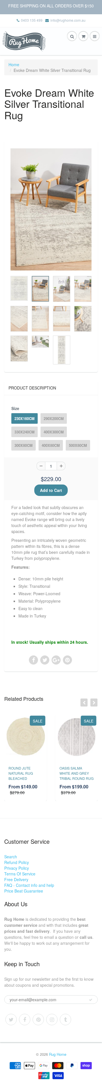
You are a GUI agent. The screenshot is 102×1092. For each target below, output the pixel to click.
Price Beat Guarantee (23, 891)
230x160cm (24, 418)
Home (13, 64)
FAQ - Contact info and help (29, 885)
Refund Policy (16, 862)
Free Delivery (16, 879)
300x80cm (23, 445)
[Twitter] (11, 1019)
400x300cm (54, 432)
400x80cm (51, 445)
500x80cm (78, 445)
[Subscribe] (91, 999)
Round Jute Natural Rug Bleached (20, 773)
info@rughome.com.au (68, 20)
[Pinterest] (38, 1019)
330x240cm (24, 432)
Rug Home (57, 1054)
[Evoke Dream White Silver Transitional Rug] (51, 209)
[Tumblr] (65, 1019)
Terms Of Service (19, 874)
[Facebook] (24, 1019)
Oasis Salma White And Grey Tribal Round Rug (77, 773)
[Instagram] (52, 1019)
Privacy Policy (16, 868)
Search (10, 856)
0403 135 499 (31, 20)
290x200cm (54, 418)
